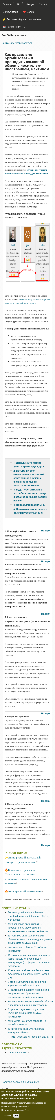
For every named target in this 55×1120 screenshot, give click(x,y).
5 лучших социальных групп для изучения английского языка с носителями (26, 1012)
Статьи (43, 4)
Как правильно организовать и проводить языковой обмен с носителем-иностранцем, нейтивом (28, 927)
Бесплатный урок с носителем (24, 19)
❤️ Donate (29, 12)
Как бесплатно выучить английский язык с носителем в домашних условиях (30, 1003)
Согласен (7, 1116)
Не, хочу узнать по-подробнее (15, 1110)
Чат (19, 4)
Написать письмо (18, 1052)
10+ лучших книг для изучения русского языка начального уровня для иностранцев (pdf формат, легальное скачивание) (30, 960)
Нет (16, 1116)
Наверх (45, 530)
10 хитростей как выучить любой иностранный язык (26, 1030)
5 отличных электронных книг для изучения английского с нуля (27, 983)
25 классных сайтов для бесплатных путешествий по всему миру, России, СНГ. (29, 973)
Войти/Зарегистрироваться (17, 43)
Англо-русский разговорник (25, 891)
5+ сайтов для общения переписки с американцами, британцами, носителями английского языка (28, 993)
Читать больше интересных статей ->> (31, 1036)
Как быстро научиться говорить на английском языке (27, 1022)
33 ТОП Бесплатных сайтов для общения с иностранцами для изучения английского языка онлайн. (30, 939)
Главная (7, 4)
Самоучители (10, 12)
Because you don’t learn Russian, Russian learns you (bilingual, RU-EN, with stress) (28, 916)
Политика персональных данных (20, 1082)
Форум (30, 4)
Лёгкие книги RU (16, 26)
